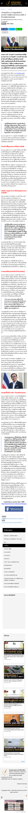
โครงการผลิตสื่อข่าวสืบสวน (11, 587)
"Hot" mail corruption (11, 562)
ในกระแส (8, 518)
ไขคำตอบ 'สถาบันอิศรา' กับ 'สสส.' (13, 539)
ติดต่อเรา (19, 784)
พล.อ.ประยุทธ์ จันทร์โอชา (16, 522)
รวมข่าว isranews (9, 572)
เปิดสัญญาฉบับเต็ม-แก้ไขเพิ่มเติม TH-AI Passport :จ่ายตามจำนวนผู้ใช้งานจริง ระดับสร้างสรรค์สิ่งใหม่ (13, 705)
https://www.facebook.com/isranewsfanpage (14, 503)
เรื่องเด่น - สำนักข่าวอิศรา (11, 535)
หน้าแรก (3, 9)
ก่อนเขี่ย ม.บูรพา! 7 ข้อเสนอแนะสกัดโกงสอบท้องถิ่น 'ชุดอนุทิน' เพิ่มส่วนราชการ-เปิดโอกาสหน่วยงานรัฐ (14, 657)
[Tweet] (11, 29)
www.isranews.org (19, 73)
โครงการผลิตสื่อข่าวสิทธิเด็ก (11, 583)
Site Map (24, 784)
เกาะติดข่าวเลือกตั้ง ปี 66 (10, 575)
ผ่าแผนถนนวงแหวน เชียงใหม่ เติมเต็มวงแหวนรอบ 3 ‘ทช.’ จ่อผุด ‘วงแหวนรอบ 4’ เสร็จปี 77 (13, 680)
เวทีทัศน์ (10, 9)
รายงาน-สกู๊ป (7, 549)
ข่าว (5, 542)
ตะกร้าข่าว (6, 559)
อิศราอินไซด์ (7, 568)
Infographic (8, 565)
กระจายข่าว (7, 555)
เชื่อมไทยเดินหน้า (6, 522)
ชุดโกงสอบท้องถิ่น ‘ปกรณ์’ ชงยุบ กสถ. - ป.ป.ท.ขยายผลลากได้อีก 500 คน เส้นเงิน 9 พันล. (14, 729)
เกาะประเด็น (7, 552)
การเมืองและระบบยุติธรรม (17, 518)
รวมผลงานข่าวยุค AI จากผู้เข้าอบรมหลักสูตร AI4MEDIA (13, 579)
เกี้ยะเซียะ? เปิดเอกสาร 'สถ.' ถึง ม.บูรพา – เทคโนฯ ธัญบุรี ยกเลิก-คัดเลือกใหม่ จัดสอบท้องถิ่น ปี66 (13, 754)
